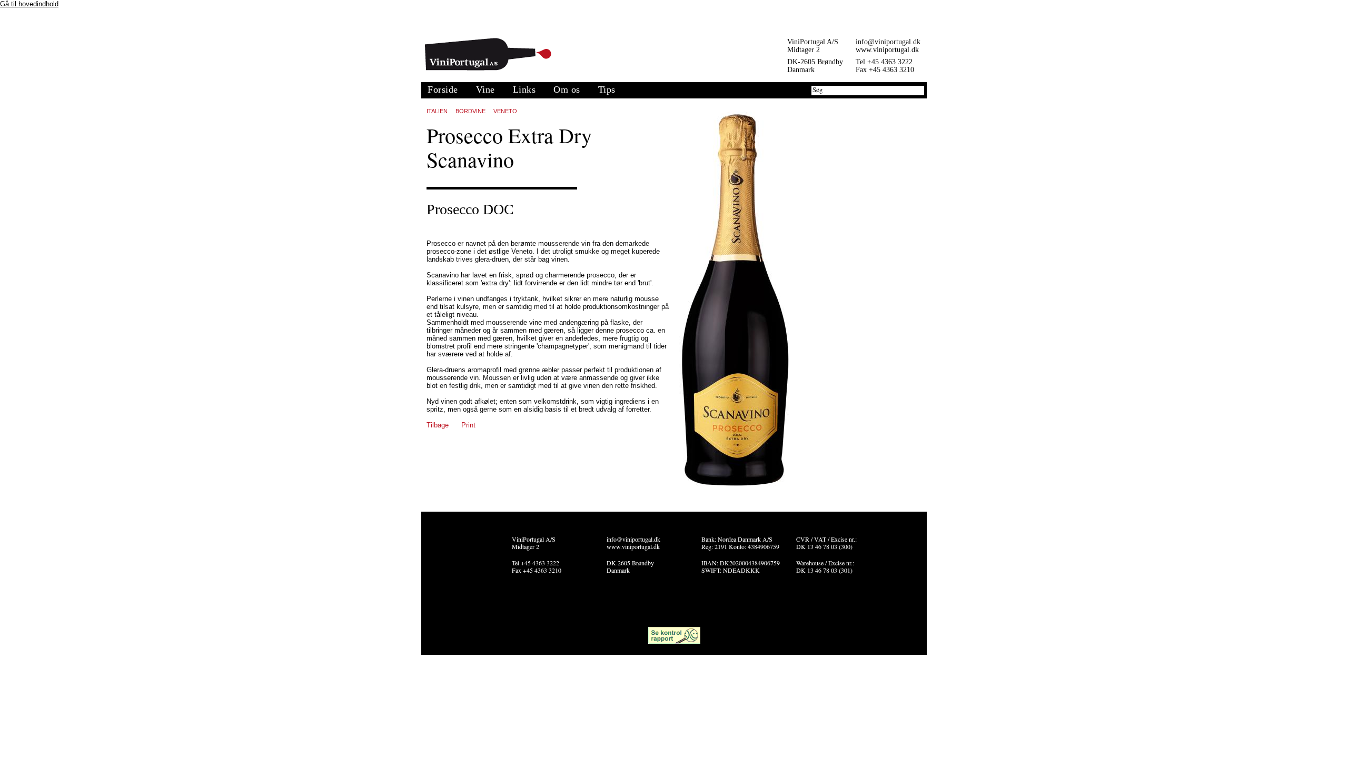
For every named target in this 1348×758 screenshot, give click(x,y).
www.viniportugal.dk (887, 50)
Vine (485, 89)
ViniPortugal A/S (488, 54)
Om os (566, 89)
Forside (443, 89)
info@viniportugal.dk (888, 42)
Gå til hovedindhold (29, 4)
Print (468, 425)
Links (524, 89)
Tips (607, 89)
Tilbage (438, 425)
